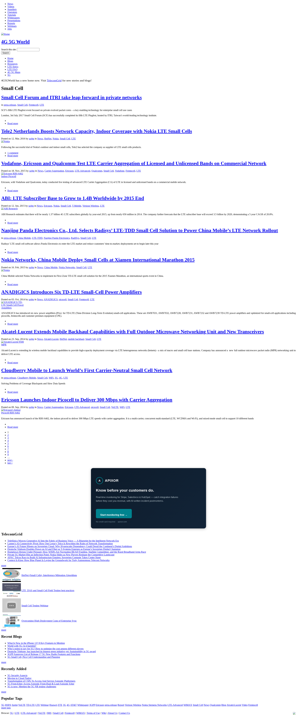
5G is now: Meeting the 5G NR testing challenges (31, 686)
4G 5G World (15, 41)
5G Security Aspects (17, 675)
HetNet (47, 138)
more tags (6, 707)
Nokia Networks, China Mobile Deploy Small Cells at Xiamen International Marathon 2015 (98, 260)
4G (60, 377)
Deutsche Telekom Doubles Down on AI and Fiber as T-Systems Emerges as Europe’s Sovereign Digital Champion (64, 549)
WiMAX (187, 705)
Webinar (45, 705)
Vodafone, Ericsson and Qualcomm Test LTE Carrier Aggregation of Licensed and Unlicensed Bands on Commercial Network (133, 163)
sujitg (31, 138)
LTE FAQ (12, 69)
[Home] (5, 34)
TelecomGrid (54, 80)
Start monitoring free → (113, 515)
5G (9, 75)
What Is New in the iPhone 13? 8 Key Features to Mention (36, 643)
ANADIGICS (51, 299)
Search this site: (9, 49)
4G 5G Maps (13, 72)
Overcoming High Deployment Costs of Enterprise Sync (49, 620)
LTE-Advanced (82, 170)
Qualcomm (96, 170)
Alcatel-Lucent (51, 339)
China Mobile (24, 238)
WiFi (51, 377)
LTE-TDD (37, 238)
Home (10, 58)
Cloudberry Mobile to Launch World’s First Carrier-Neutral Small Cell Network (86, 370)
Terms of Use (93, 713)
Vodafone (119, 170)
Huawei (53, 705)
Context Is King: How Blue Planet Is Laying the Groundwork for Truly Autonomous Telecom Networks (58, 560)
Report (121, 705)
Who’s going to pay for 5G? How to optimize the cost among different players (45, 648)
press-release (10, 105)
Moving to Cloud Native (19, 678)
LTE (42, 105)
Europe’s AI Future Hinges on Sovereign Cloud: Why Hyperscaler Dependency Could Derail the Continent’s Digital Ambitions (69, 546)
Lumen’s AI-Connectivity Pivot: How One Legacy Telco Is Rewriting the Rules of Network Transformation (60, 543)
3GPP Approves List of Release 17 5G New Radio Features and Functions (43, 654)
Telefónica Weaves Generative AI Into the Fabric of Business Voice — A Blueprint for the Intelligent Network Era (63, 540)
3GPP (92, 705)
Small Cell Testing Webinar (35, 605)
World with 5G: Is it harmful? (21, 646)
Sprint (15, 705)
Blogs (10, 61)
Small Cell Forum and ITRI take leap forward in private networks (71, 97)
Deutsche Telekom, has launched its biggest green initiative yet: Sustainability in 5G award (51, 651)
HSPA (8, 705)
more (3, 565)
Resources (12, 64)
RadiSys (75, 238)
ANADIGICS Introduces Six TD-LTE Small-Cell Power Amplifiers (71, 292)
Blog (223, 705)
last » (10, 463)
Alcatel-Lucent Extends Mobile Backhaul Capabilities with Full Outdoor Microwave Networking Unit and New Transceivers (132, 331)
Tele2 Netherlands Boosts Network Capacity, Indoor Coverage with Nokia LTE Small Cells (96, 131)
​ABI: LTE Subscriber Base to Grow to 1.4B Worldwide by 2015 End (72, 198)
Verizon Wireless (90, 205)
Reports (11, 23)
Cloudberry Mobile (26, 377)
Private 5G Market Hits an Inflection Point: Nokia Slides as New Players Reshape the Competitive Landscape (60, 554)
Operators (12, 12)
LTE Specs (12, 66)
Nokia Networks (67, 267)
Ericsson (69, 170)
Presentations (13, 20)
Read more (12, 123)
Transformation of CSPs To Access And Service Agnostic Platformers (41, 681)
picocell (63, 299)
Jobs (9, 29)
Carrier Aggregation (54, 170)
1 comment (12, 153)
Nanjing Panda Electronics (57, 238)
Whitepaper (83, 705)
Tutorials (11, 15)
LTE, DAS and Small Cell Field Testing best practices (48, 590)
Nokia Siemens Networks (154, 705)
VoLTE (114, 407)
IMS (49, 713)
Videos (10, 6)
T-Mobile (76, 205)
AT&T (73, 705)
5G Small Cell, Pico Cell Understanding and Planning (33, 657)
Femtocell (33, 105)
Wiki (103, 713)
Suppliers (12, 9)
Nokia (56, 138)
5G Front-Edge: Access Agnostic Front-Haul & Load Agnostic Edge (40, 683)
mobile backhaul (76, 339)
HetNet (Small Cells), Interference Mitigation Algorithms (49, 575)
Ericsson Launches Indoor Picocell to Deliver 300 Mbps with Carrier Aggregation (86, 399)
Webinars (12, 26)
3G (56, 377)
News (10, 3)
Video (245, 705)
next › (10, 460)
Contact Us (124, 713)
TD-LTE (30, 705)
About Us (112, 713)
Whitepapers (13, 17)
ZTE (60, 705)
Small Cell (22, 105)
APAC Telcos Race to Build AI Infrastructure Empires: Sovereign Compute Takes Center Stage (54, 557)
